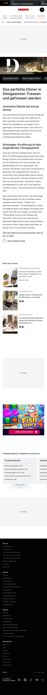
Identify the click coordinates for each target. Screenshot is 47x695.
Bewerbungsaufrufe (9, 561)
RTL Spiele (6, 653)
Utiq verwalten (8, 633)
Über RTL (6, 644)
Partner (5, 572)
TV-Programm (7, 549)
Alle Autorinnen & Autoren (12, 555)
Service (5, 610)
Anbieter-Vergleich (9, 601)
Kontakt (5, 613)
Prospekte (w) (7, 604)
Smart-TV (6, 567)
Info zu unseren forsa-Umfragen (14, 636)
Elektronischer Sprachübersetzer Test (18, 476)
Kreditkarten (7, 590)
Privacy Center (8, 619)
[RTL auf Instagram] (25, 679)
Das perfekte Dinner (14, 22)
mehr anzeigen (20, 485)
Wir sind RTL (7, 641)
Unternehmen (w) (9, 599)
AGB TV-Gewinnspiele (10, 627)
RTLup (5, 656)
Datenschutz (7, 622)
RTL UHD (6, 564)
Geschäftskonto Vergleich (12, 587)
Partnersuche (7, 581)
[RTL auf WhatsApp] (43, 679)
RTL (3, 22)
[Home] (23, 10)
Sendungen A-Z (8, 546)
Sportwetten (7, 578)
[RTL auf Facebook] (19, 679)
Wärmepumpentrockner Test (14, 472)
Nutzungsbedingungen (10, 624)
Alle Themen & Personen (11, 552)
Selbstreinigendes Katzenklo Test (16, 469)
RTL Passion (7, 665)
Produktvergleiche (9, 584)
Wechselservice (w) (10, 593)
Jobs (4, 647)
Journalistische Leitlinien (11, 558)
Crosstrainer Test (11, 479)
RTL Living (6, 662)
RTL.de (5, 543)
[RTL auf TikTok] (31, 679)
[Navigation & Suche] (42, 9)
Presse (5, 650)
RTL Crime (6, 659)
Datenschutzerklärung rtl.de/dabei (15, 630)
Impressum (6, 616)
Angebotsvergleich (9, 596)
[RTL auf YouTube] (37, 679)
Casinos (5, 575)
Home (5, 672)
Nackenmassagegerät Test (14, 466)
